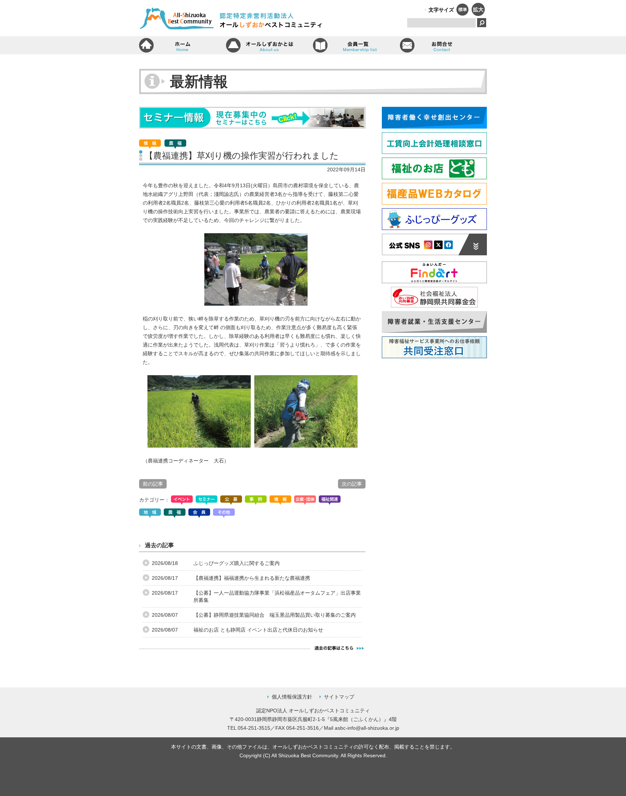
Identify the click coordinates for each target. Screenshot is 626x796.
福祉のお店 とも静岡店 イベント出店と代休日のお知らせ (258, 630)
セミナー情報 (252, 117)
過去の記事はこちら (339, 648)
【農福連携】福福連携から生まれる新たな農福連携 (251, 578)
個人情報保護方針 (292, 697)
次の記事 (352, 484)
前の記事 (153, 484)
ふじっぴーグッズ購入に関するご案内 (236, 563)
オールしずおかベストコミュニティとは (269, 45)
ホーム (182, 45)
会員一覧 (356, 45)
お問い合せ (443, 45)
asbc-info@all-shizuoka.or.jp (367, 728)
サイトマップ (339, 697)
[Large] (478, 14)
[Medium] (462, 14)
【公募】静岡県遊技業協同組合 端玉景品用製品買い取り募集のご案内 (274, 615)
